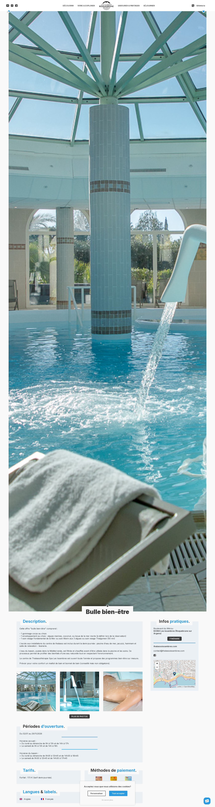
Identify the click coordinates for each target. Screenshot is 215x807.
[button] (174, 674)
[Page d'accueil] (106, 9)
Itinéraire (174, 639)
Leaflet (179, 686)
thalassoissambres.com (165, 646)
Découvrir (68, 6)
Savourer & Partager (129, 6)
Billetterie (201, 6)
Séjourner (149, 6)
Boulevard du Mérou (173, 631)
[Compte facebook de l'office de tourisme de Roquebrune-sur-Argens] (16, 6)
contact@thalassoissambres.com (169, 651)
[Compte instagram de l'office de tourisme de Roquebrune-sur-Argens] (12, 6)
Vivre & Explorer (86, 6)
